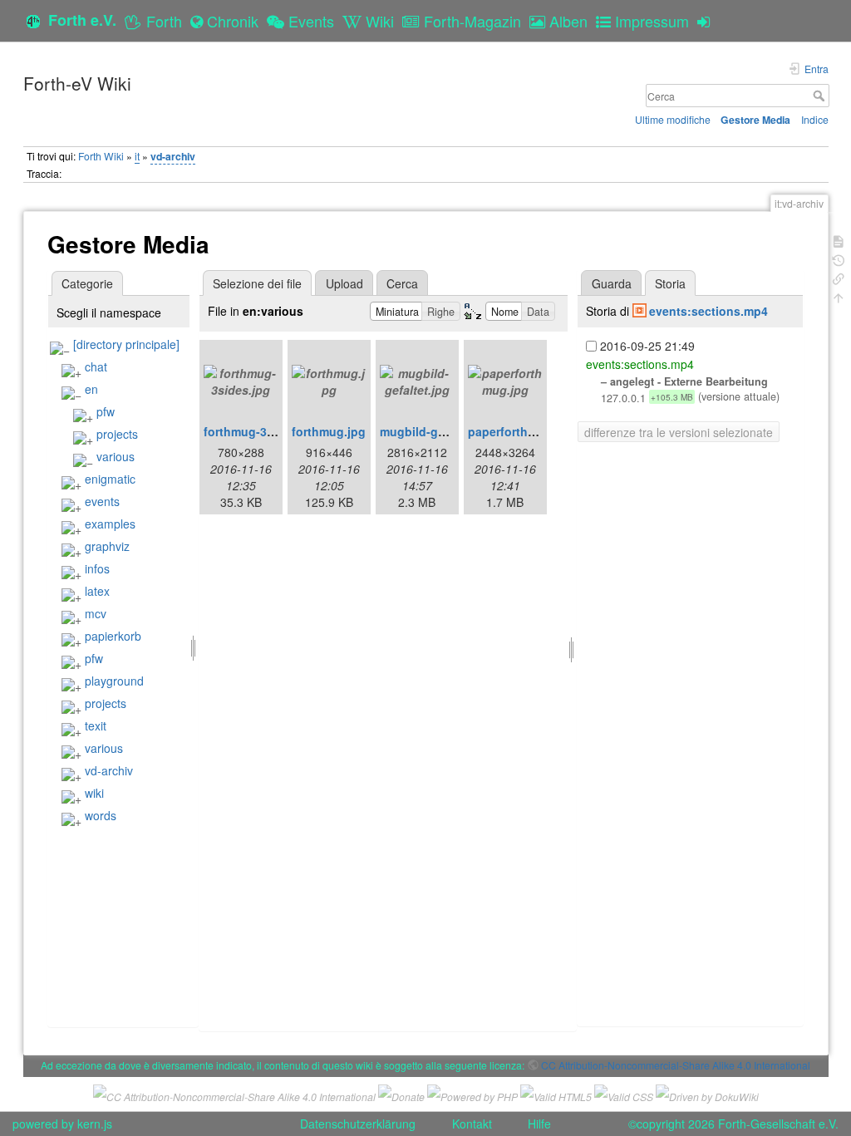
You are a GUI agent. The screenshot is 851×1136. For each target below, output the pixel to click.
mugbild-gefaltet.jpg (437, 431)
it (137, 156)
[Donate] (401, 1094)
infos (97, 568)
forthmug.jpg (329, 431)
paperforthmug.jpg (521, 431)
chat (96, 366)
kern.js (94, 1123)
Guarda (612, 283)
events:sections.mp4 (708, 310)
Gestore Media (755, 119)
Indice (815, 119)
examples (110, 523)
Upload (344, 283)
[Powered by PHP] (472, 1094)
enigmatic (110, 478)
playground (114, 680)
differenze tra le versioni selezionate (678, 432)
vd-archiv (172, 156)
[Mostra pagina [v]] (838, 239)
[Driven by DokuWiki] (707, 1094)
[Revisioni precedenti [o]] (838, 258)
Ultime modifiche (673, 119)
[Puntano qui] (838, 277)
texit (95, 725)
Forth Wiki (101, 156)
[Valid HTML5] (556, 1094)
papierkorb (113, 635)
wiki (94, 792)
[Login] (707, 21)
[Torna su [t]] (838, 296)
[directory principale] (126, 344)
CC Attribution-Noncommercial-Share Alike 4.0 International (675, 1065)
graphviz (107, 546)
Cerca (821, 95)
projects (117, 433)
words (100, 815)
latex (97, 591)
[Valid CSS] (623, 1094)
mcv (95, 613)
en (91, 389)
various (115, 456)
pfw (105, 411)
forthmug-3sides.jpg (261, 431)
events (102, 501)
